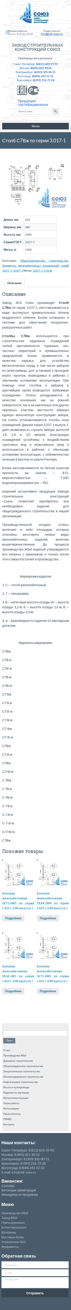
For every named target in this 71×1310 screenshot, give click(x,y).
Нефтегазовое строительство (20, 1081)
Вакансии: (12, 1180)
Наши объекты (12, 1113)
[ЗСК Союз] (35, 15)
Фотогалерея (11, 1108)
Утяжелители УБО (13, 1242)
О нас (6, 1050)
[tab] (14, 283)
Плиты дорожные (13, 1222)
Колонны (8, 1232)
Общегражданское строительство (44, 260)
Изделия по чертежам (16, 1092)
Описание (14, 283)
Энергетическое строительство (21, 1071)
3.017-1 (38, 270)
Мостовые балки (12, 1237)
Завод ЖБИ (9, 1217)
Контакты (8, 1124)
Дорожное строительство (18, 1060)
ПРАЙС (7, 1119)
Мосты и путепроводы (16, 1087)
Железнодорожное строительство (23, 1076)
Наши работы (11, 1103)
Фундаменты (10, 1246)
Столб (48, 270)
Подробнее (13, 918)
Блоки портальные (14, 1227)
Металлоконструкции (15, 1097)
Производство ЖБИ (14, 1055)
